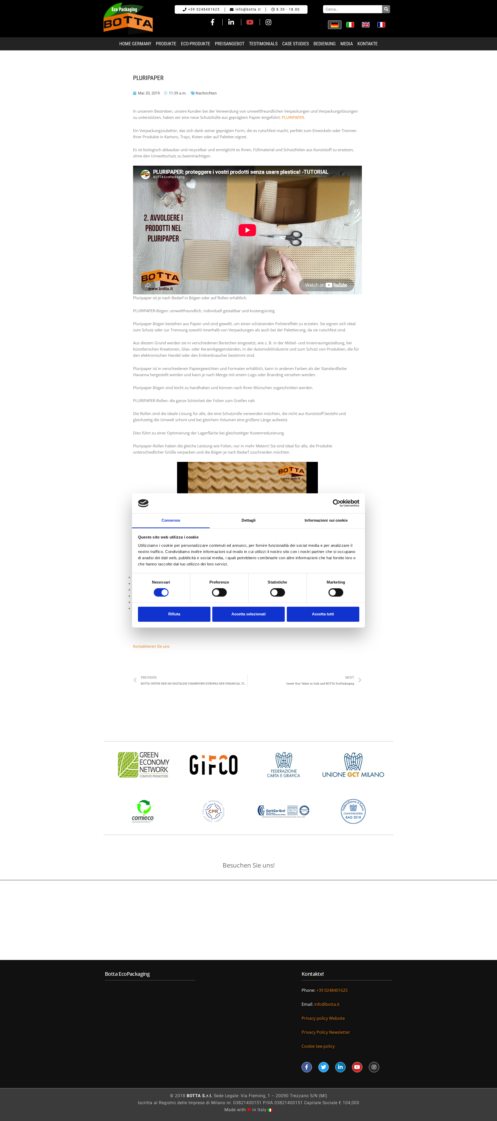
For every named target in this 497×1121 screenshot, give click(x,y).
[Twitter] (323, 1067)
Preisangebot (229, 43)
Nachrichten (206, 93)
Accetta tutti (323, 614)
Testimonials (263, 43)
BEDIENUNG (324, 43)
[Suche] (386, 9)
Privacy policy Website (324, 1018)
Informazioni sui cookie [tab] (326, 520)
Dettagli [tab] (249, 520)
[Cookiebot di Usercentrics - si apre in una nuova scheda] (336, 503)
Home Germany (135, 43)
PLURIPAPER (293, 117)
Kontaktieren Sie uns (151, 646)
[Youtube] (357, 1067)
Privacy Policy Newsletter (326, 1032)
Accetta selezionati (248, 614)
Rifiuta (174, 614)
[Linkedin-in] (340, 1067)
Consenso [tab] (171, 520)
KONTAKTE (367, 43)
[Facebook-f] (307, 1067)
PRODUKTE (166, 43)
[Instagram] (374, 1067)
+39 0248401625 (332, 990)
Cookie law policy (318, 1046)
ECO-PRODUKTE (195, 43)
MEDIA (346, 43)
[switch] (219, 592)
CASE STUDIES (295, 43)
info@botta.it (327, 1004)
